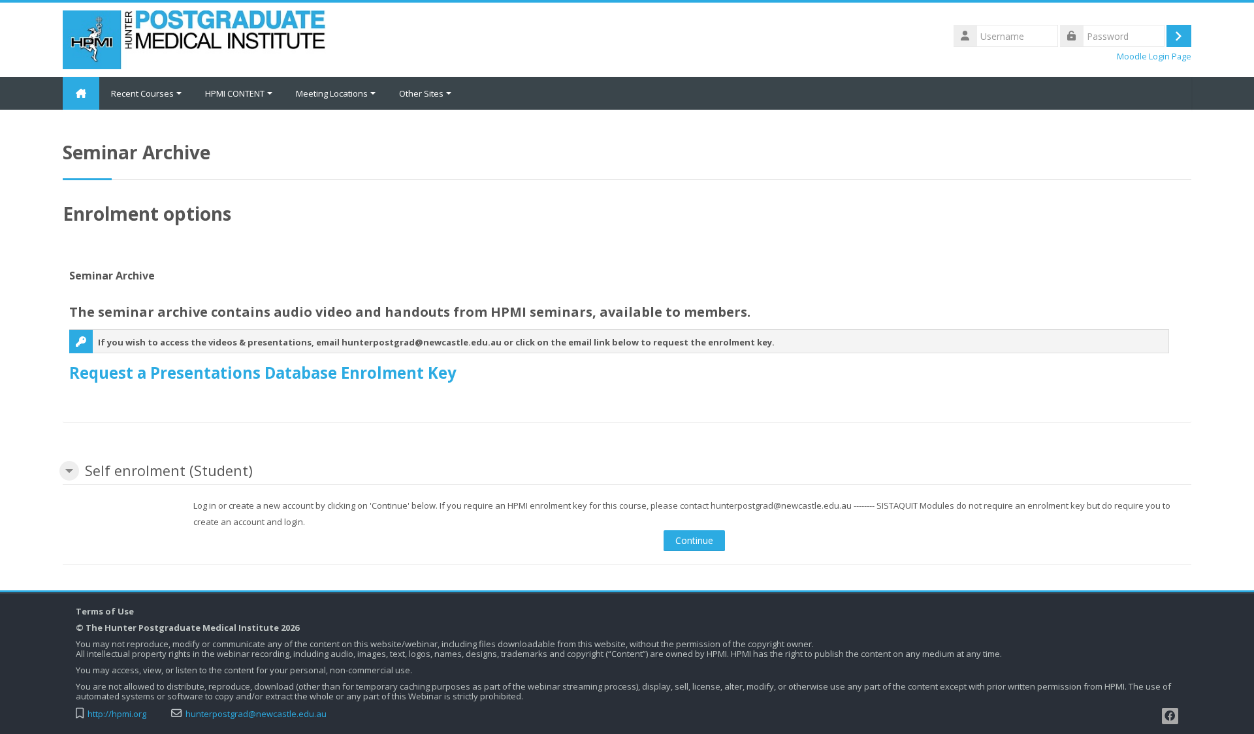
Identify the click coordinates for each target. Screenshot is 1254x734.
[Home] (194, 38)
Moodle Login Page (1154, 56)
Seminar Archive (112, 275)
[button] (69, 471)
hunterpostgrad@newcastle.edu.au (256, 714)
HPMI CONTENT (235, 93)
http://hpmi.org (117, 714)
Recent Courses (142, 93)
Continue (694, 540)
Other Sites (421, 93)
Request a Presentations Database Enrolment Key (263, 372)
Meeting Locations (332, 93)
